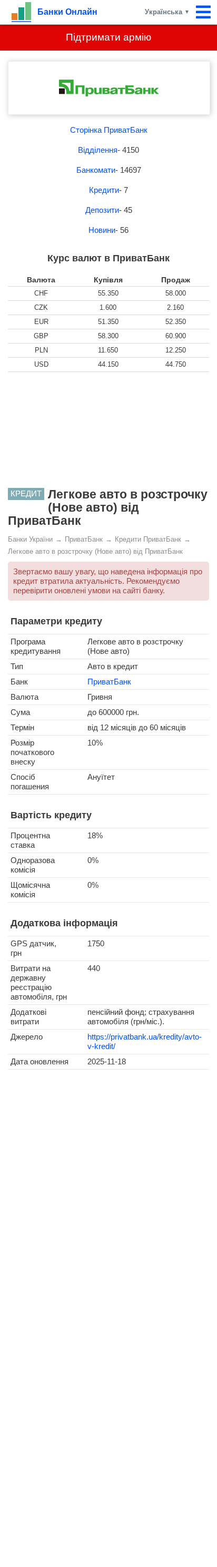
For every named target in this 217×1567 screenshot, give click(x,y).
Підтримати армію (108, 37)
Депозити (102, 209)
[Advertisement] (108, 430)
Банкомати (95, 169)
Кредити (104, 189)
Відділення (97, 149)
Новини (101, 230)
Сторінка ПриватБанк (108, 129)
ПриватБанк (109, 681)
